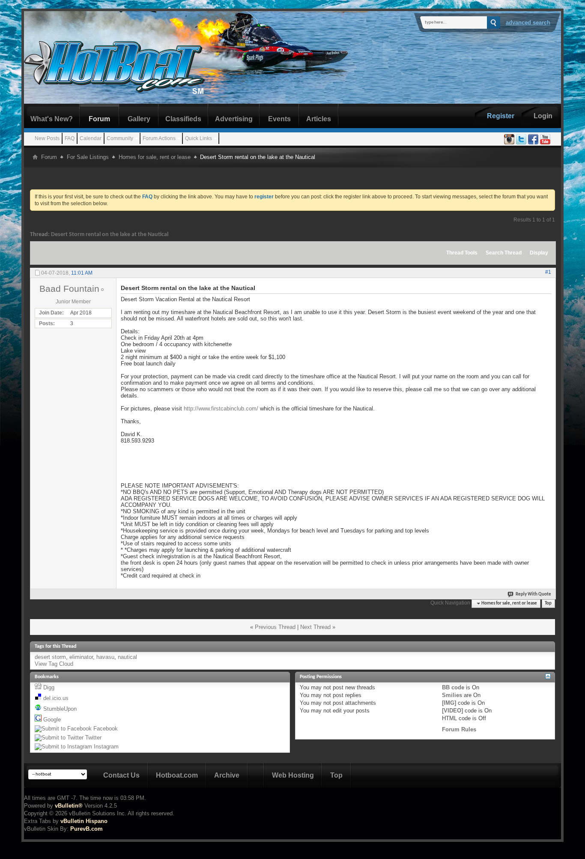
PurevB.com (86, 829)
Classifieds (183, 119)
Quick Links (198, 138)
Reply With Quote (533, 594)
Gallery (139, 119)
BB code (453, 687)
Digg (48, 687)
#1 (548, 272)
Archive (226, 775)
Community (120, 138)
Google (52, 719)
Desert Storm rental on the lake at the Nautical (109, 234)
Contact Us (121, 775)
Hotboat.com (177, 775)
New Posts (47, 138)
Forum (99, 119)
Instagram (106, 746)
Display (539, 253)
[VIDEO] (452, 710)
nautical (127, 657)
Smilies (452, 695)
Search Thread (504, 253)
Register (500, 116)
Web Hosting (293, 775)
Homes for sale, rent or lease (155, 157)
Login (543, 116)
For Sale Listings (88, 157)
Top (548, 603)
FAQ (70, 138)
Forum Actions (159, 138)
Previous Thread (275, 627)
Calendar (90, 138)
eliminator (81, 657)
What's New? (51, 119)
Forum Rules (459, 729)
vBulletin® (69, 805)
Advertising (234, 119)
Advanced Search (528, 22)
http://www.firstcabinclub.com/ (221, 408)
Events (279, 119)
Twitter (93, 737)
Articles (318, 119)
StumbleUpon (60, 709)
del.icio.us (56, 698)
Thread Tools (462, 253)
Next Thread (315, 627)
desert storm (50, 657)
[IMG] (449, 703)
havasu (105, 657)
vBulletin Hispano (83, 821)
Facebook (105, 728)
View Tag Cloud (54, 664)
